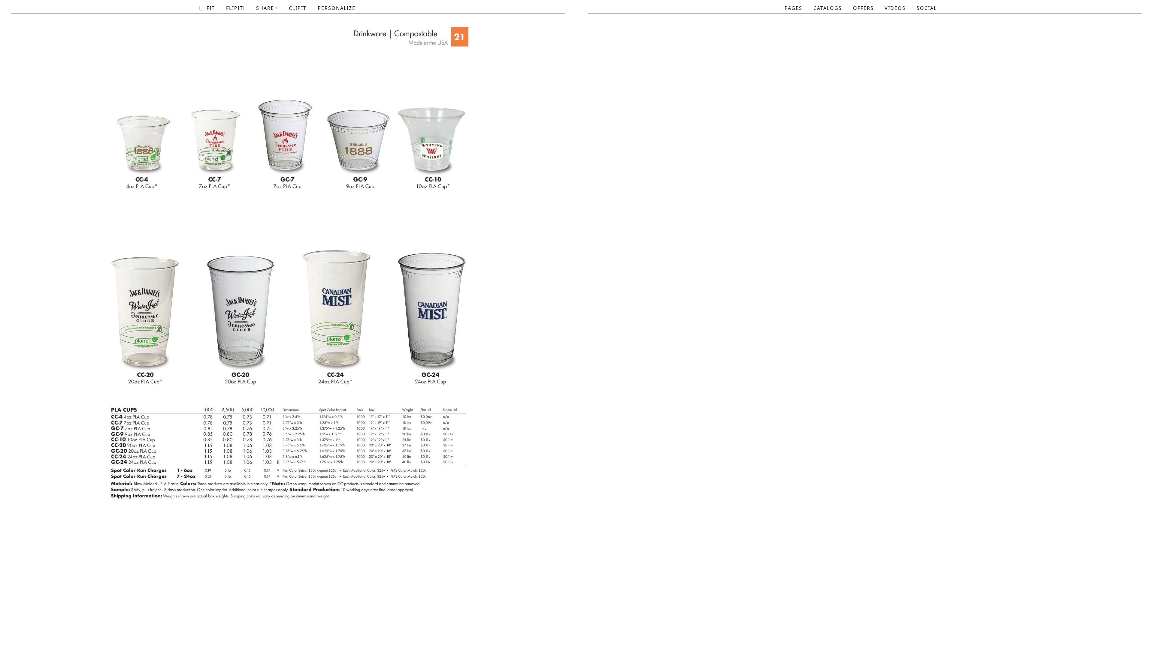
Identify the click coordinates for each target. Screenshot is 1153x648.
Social (927, 8)
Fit (211, 8)
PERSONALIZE (337, 8)
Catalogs (827, 8)
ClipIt (298, 8)
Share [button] (265, 8)
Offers (863, 8)
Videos (895, 8)
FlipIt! (235, 8)
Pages (793, 8)
